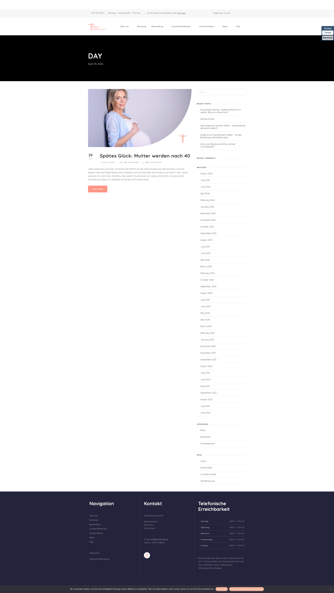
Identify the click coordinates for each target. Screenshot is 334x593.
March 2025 (206, 266)
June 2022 (205, 412)
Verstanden (222, 589)
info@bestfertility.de (159, 539)
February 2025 (207, 273)
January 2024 (207, 339)
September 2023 (208, 359)
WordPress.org (207, 481)
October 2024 (207, 280)
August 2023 (206, 366)
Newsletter (156, 162)
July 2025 (205, 246)
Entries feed (206, 467)
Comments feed (208, 474)
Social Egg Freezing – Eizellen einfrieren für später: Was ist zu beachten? (220, 111)
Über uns (124, 26)
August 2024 (206, 293)
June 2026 (205, 187)
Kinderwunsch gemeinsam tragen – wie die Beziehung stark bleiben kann (220, 136)
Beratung (141, 26)
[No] (330, 589)
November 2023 (208, 353)
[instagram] (245, 13)
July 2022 (205, 406)
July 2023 (205, 373)
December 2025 (208, 213)
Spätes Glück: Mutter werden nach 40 (145, 156)
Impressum (94, 553)
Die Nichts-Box (207, 119)
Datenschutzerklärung (99, 559)
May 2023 (205, 386)
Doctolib (181, 13)
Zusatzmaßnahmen (181, 26)
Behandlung (157, 26)
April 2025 (205, 260)
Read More (97, 189)
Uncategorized (207, 443)
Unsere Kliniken (206, 26)
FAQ (238, 26)
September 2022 (208, 392)
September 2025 (208, 233)
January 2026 (207, 206)
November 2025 (208, 220)
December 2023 (208, 346)
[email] (235, 13)
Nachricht (328, 38)
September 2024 (208, 286)
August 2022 (206, 399)
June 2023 (205, 379)
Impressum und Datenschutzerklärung (246, 589)
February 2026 (207, 200)
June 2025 (205, 253)
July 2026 (205, 180)
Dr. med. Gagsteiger (129, 162)
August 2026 (206, 173)
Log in (203, 461)
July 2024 (205, 299)
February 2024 (207, 333)
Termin (327, 33)
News (225, 26)
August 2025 (206, 240)
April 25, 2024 (109, 162)
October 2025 (207, 226)
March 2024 (206, 326)
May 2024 (205, 313)
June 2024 (205, 306)
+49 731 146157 (97, 13)
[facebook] (240, 13)
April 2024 (205, 319)
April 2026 (205, 193)
